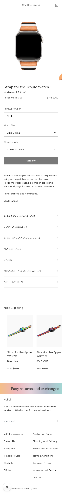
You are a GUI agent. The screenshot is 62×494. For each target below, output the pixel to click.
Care (8, 260)
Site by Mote (31, 488)
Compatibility (15, 226)
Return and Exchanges (45, 448)
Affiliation (13, 282)
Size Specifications (20, 215)
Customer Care (42, 434)
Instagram (9, 448)
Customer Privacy (42, 463)
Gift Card (8, 470)
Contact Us (9, 441)
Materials (12, 249)
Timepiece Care (12, 455)
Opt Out (37, 477)
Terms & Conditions (43, 455)
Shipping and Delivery (22, 237)
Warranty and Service (45, 470)
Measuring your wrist (22, 271)
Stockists (8, 463)
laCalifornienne (13, 434)
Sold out (31, 160)
